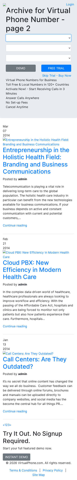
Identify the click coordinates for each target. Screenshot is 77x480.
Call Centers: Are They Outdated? (35, 363)
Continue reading (15, 225)
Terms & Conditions (23, 470)
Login (70, 4)
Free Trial (56, 68)
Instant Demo (16, 457)
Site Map (38, 475)
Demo (20, 68)
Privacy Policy (53, 470)
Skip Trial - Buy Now (56, 75)
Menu (10, 12)
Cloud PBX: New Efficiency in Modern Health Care (32, 270)
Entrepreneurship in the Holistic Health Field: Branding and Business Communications (36, 160)
